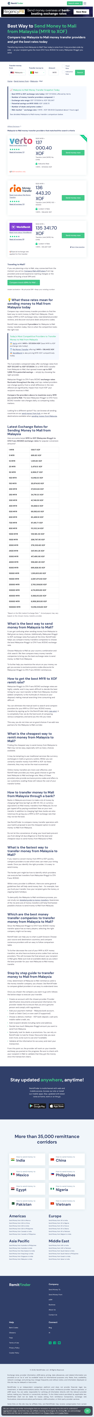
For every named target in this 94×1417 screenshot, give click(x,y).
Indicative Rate (69, 73)
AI (49, 1333)
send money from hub (31, 413)
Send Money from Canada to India (20, 1231)
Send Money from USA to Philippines (21, 1229)
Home (9, 81)
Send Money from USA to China (19, 1223)
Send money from (21, 81)
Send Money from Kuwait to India (59, 1256)
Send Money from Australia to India (20, 1248)
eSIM (50, 1300)
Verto (15, 343)
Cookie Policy (63, 1413)
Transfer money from (15, 67)
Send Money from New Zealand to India (22, 1251)
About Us (52, 1310)
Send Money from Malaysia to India (20, 1259)
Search (80, 72)
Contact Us (53, 1315)
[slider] (15, 149)
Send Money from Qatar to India (59, 1259)
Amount (52, 68)
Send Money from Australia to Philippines (22, 1245)
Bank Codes (13, 1328)
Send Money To (54, 1290)
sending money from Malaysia (44, 416)
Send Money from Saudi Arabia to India (61, 1251)
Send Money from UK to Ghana (59, 1229)
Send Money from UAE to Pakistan (60, 1248)
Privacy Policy (49, 1413)
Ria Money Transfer (20, 349)
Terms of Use (14, 1343)
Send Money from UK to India (58, 1220)
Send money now (73, 152)
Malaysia (34, 81)
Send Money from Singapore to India (21, 1256)
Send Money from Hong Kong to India (21, 1254)
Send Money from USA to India (19, 1226)
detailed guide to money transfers (34, 900)
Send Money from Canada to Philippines (22, 1234)
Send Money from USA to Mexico (19, 1220)
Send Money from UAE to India (59, 1245)
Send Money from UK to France (59, 1226)
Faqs (11, 1338)
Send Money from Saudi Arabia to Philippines (63, 1254)
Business (52, 1305)
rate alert (53, 711)
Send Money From (55, 1295)
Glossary (12, 1333)
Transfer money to (36, 68)
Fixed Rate (68, 67)
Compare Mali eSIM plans (35, 271)
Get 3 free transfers (78, 247)
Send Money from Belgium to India (60, 1234)
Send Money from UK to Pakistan (59, 1231)
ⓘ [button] (23, 109)
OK (87, 1411)
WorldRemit (17, 353)
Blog (50, 1328)
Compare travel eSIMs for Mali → (24, 282)
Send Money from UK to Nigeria (59, 1223)
